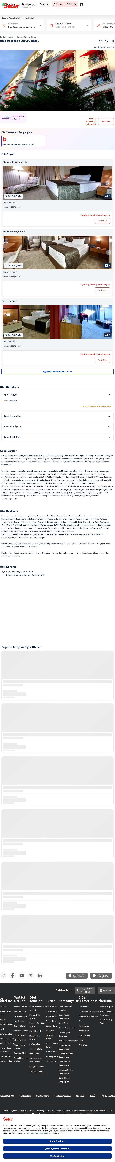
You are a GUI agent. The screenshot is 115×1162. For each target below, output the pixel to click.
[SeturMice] (42, 1095)
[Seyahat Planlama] (80, 4)
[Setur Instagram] (4, 978)
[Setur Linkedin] (41, 978)
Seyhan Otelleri (28, 18)
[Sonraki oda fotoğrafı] (108, 183)
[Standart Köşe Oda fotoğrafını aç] (57, 252)
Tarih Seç (102, 220)
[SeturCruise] (62, 1095)
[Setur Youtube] (22, 978)
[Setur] (12, 5)
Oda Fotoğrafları (15, 196)
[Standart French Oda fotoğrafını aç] (57, 183)
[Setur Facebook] (13, 978)
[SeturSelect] (92, 1095)
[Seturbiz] (25, 1095)
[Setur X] (31, 978)
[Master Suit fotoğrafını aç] (57, 322)
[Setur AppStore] (78, 978)
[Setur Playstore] (102, 978)
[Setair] (80, 1095)
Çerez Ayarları (6, 1061)
